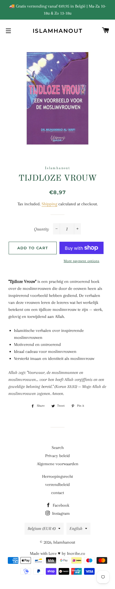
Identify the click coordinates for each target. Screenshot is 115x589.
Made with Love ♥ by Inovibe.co (57, 553)
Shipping (49, 203)
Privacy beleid (57, 455)
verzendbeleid (57, 484)
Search (58, 447)
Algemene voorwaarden (57, 463)
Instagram (60, 513)
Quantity (41, 229)
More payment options (81, 261)
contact (57, 492)
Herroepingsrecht (57, 476)
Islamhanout (58, 30)
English (76, 528)
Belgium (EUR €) (42, 528)
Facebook (60, 505)
